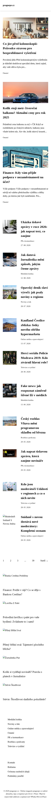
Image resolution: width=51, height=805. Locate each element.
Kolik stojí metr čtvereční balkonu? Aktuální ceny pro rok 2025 (24, 112)
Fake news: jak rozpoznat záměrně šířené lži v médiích (34, 390)
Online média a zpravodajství (32, 339)
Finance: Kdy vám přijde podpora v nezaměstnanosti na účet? (23, 177)
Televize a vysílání (28, 367)
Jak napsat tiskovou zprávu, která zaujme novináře (34, 456)
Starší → (44, 560)
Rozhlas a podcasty (28, 438)
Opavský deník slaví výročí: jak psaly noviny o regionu (34, 292)
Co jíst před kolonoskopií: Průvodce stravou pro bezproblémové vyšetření (20, 48)
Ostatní (5, 73)
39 (33, 560)
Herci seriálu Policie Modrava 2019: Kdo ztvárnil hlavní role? (34, 358)
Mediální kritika (27, 274)
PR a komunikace (27, 241)
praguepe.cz (8, 5)
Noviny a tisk (26, 302)
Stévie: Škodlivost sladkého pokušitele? (24, 699)
